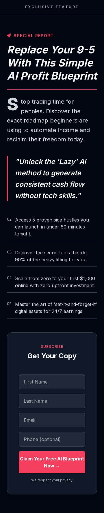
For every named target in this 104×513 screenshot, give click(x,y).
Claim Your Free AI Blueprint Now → (52, 462)
